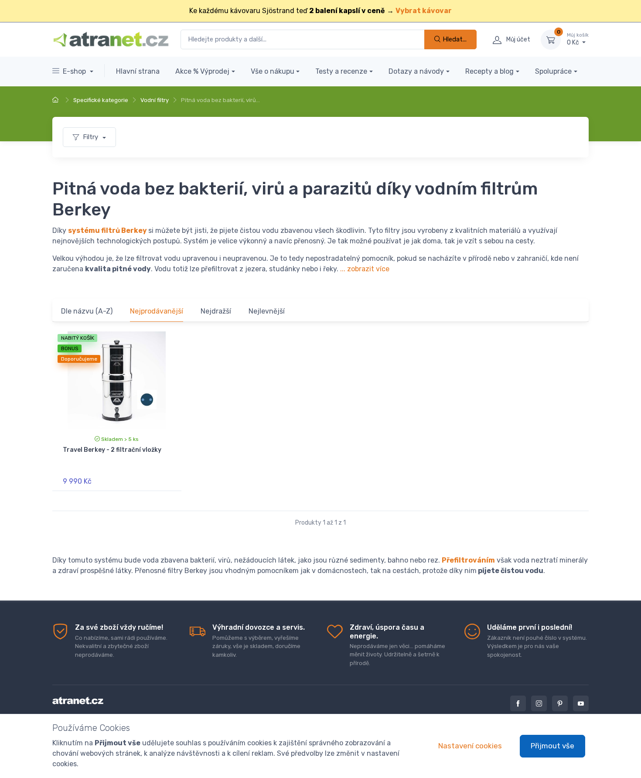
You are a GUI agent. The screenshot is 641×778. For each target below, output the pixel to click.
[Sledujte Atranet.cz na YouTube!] (581, 703)
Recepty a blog (489, 71)
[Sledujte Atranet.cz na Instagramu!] (539, 703)
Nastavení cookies (470, 745)
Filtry (91, 137)
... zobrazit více (364, 269)
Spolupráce (553, 71)
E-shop (75, 71)
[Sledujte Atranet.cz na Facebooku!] (518, 703)
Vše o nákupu (272, 71)
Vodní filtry (154, 100)
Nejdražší (216, 311)
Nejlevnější (267, 311)
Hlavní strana (138, 71)
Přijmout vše (552, 745)
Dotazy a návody (416, 71)
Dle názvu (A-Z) (87, 311)
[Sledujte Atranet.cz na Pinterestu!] (560, 703)
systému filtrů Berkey (107, 230)
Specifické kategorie (100, 100)
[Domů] (56, 100)
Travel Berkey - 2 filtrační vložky (112, 450)
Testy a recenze (341, 71)
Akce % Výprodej (202, 71)
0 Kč (578, 39)
